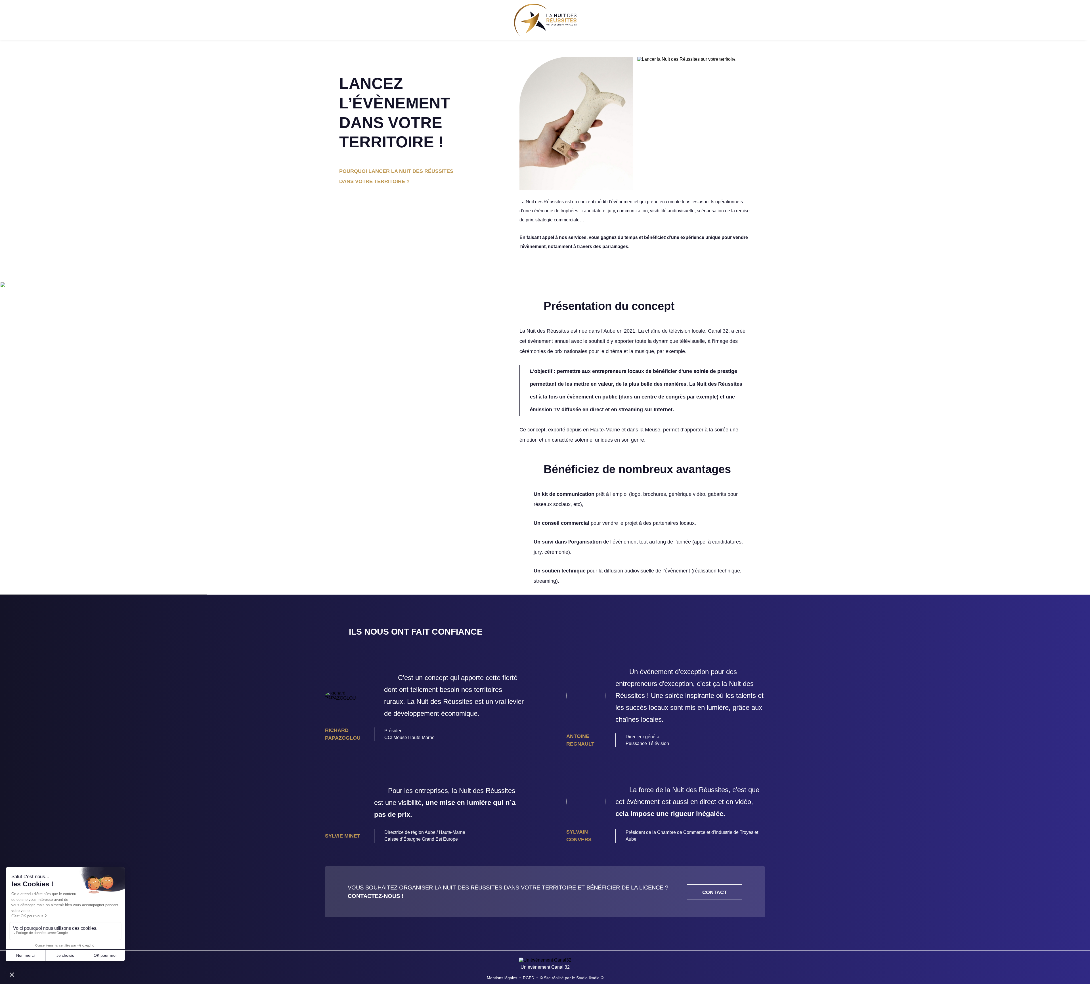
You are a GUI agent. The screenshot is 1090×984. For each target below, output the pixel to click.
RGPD (528, 977)
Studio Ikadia (588, 977)
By (14, 20)
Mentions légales (502, 977)
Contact (1047, 20)
